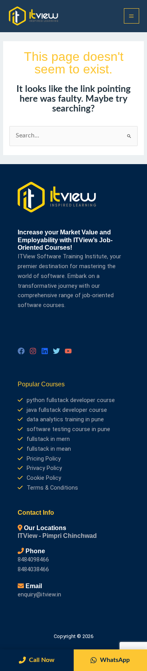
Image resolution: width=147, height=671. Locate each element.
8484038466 (33, 569)
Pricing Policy (44, 458)
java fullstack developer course (67, 409)
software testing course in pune (68, 429)
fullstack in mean (49, 448)
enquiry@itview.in (39, 594)
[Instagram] (32, 351)
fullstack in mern (48, 438)
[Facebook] (21, 351)
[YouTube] (68, 351)
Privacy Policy (44, 468)
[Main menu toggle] (131, 16)
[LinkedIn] (44, 351)
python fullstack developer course (71, 400)
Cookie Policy (44, 477)
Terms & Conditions (52, 487)
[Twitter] (56, 351)
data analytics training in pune (65, 419)
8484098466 (33, 559)
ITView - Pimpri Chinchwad (57, 535)
